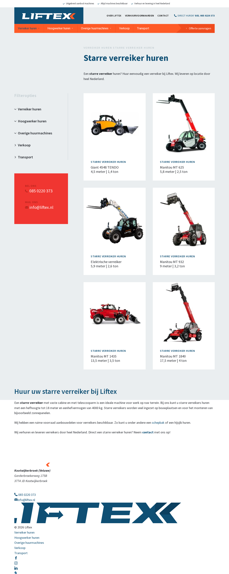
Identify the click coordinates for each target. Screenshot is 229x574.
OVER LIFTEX (114, 15)
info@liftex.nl (41, 207)
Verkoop (124, 28)
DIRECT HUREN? (196, 15)
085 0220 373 (41, 191)
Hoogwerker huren (58, 28)
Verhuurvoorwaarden (139, 15)
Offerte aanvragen (200, 28)
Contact (163, 15)
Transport (143, 28)
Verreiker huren (27, 28)
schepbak (158, 422)
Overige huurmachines (94, 28)
